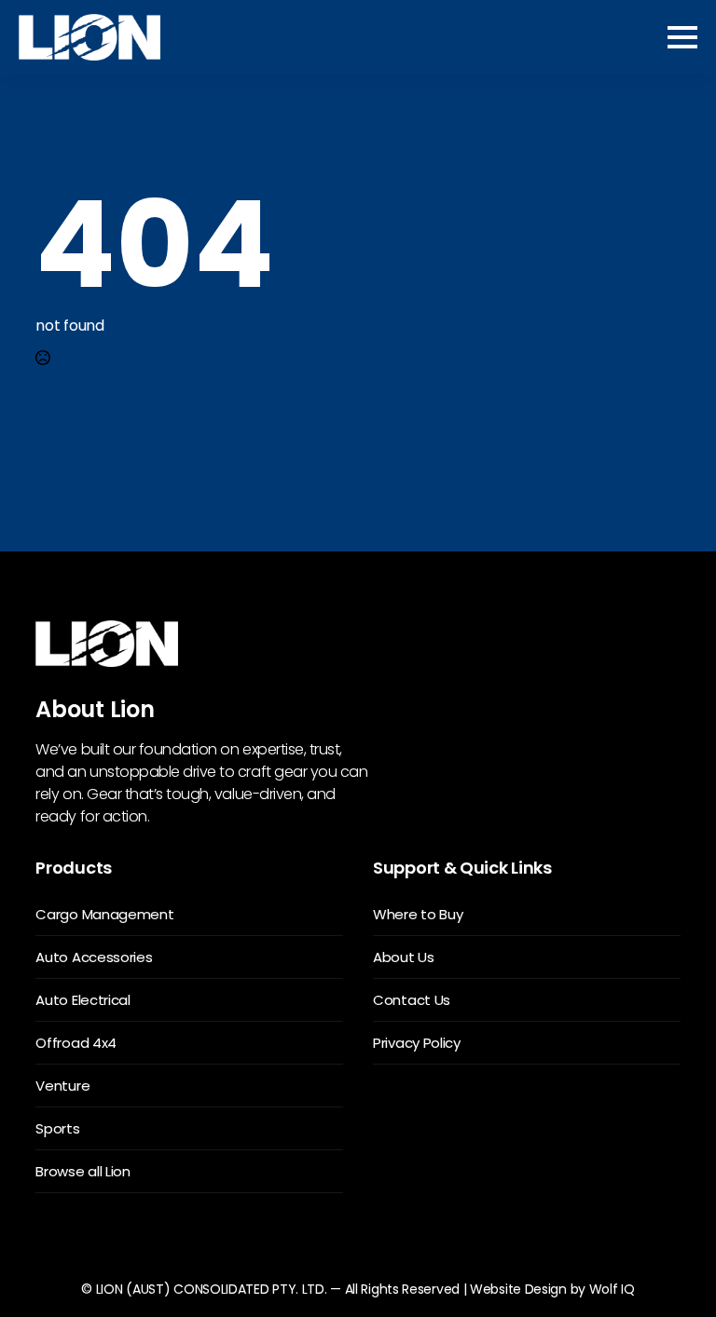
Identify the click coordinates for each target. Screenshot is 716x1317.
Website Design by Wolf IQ (552, 1289)
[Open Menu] (682, 37)
